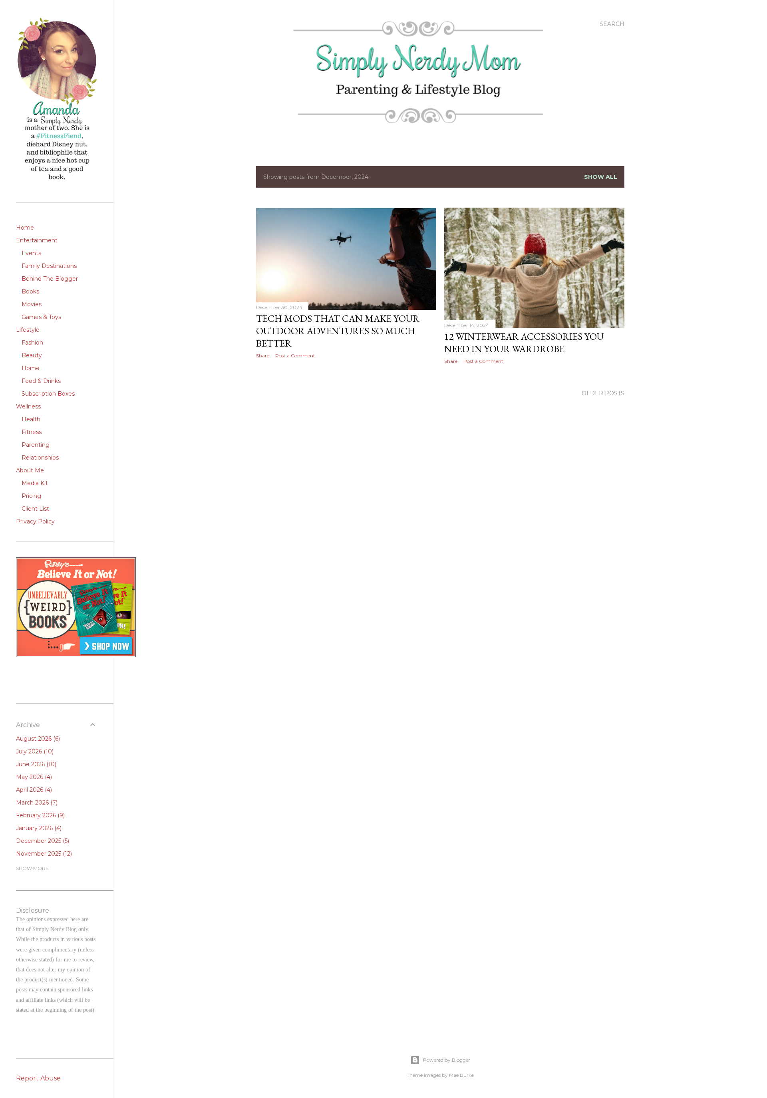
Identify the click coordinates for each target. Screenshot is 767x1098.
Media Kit (35, 483)
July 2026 (34, 751)
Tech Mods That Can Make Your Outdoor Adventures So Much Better (337, 330)
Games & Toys (41, 317)
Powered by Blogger (446, 1060)
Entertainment (37, 240)
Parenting (36, 444)
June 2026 (35, 764)
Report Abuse (38, 1078)
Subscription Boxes (48, 393)
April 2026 (33, 789)
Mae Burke (461, 1075)
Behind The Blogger (50, 278)
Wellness (28, 406)
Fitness (32, 432)
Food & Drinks (41, 380)
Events (31, 253)
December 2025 (42, 840)
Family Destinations (49, 266)
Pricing (31, 495)
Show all (600, 176)
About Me (30, 470)
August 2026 (37, 738)
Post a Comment (295, 356)
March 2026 (36, 802)
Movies (32, 304)
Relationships (40, 457)
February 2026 (39, 815)
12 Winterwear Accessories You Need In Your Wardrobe (524, 342)
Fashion (32, 342)
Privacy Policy (35, 521)
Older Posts (603, 393)
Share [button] (262, 356)
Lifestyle (28, 329)
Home (25, 227)
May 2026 (33, 777)
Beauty (32, 355)
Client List (35, 508)
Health (31, 419)
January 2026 (38, 828)
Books (30, 291)
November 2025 (43, 853)
